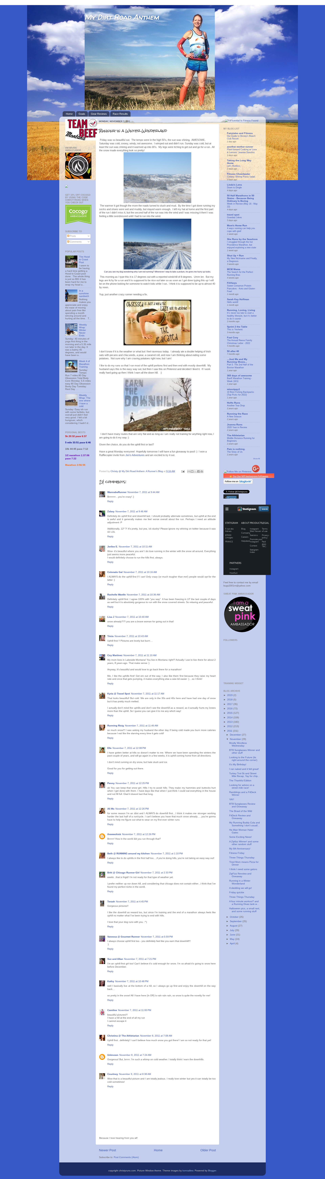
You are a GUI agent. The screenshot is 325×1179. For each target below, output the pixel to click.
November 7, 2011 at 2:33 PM (156, 872)
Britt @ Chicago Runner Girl (123, 872)
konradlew (187, 1170)
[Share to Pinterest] (201, 471)
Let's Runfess (233, 166)
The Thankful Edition (240, 780)
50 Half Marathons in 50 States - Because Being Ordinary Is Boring (240, 198)
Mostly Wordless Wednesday (238, 744)
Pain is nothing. (236, 449)
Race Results (120, 113)
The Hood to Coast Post (84, 259)
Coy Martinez (114, 655)
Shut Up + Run (235, 255)
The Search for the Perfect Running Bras (240, 273)
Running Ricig (115, 725)
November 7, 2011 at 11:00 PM (134, 1010)
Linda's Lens (234, 185)
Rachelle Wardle (116, 594)
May (232, 939)
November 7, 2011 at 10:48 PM (131, 981)
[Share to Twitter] (195, 471)
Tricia (110, 636)
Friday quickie (236, 892)
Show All (256, 459)
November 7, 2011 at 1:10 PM (167, 853)
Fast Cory (232, 337)
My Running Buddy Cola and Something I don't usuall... (244, 824)
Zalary (110, 511)
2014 (230, 717)
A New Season (234, 416)
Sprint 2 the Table (237, 327)
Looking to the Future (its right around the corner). (243, 758)
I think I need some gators (243, 869)
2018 (230, 699)
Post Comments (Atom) (126, 1157)
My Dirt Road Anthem (122, 17)
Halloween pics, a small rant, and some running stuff (244, 909)
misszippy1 (233, 389)
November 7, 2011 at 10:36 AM (143, 594)
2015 (230, 713)
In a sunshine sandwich (84, 293)
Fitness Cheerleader (238, 174)
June (233, 934)
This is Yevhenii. (235, 329)
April (232, 943)
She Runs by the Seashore (242, 239)
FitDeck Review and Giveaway (240, 817)
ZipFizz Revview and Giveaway (240, 875)
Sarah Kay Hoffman (238, 299)
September (236, 921)
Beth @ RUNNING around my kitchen (128, 853)
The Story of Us (235, 452)
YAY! (231, 799)
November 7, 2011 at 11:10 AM (140, 655)
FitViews (232, 283)
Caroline (112, 1010)
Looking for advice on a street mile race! (241, 786)
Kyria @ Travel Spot (118, 693)
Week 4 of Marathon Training (84, 364)
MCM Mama (233, 269)
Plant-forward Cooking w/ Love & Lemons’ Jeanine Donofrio (242, 151)
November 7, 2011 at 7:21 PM (140, 959)
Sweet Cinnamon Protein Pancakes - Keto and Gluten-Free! (241, 288)
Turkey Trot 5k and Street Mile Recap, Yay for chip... (244, 774)
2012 (230, 726)
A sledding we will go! (240, 888)
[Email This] (189, 471)
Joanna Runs (234, 424)
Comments (75, 241)
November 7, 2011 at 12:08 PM (129, 748)
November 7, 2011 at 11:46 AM (141, 725)
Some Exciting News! (240, 837)
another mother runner (240, 147)
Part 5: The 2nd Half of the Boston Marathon (240, 366)
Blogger (212, 1170)
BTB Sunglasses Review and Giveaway (242, 805)
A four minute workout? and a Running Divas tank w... (244, 902)
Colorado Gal (115, 572)
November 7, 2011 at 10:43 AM (131, 636)
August (234, 925)
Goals (82, 113)
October (234, 917)
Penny (111, 783)
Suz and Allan (115, 959)
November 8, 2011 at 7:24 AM (135, 1055)
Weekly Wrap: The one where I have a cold (84, 400)
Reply (110, 501)
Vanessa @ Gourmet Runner (123, 936)
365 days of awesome (239, 375)
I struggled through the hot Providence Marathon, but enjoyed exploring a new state (241, 245)
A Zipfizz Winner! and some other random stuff (243, 843)
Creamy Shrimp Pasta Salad (241, 176)
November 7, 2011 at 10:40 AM (132, 617)
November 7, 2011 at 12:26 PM (132, 809)
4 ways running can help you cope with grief (241, 229)
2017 (230, 704)
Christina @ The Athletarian (123, 1035)
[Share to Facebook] (198, 471)
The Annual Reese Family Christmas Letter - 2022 (239, 341)
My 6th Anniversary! (239, 848)
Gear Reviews (99, 113)
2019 (230, 695)
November (236, 739)
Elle (109, 748)
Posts (72, 236)
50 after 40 (233, 351)
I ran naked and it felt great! (244, 769)
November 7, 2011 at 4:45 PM (132, 901)
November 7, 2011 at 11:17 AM (147, 693)
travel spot (233, 214)
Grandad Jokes (234, 217)
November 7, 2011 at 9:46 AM (131, 511)
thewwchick (114, 834)
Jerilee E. (112, 546)
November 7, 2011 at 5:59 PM (157, 936)
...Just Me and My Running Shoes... (237, 360)
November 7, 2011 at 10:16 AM (140, 572)
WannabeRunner (116, 492)
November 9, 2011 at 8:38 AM (135, 1074)
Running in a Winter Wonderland (239, 882)
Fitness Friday (236, 853)
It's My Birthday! (237, 764)
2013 (230, 722)
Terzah (111, 901)
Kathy (110, 981)
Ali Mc (110, 809)
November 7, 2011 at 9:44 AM (143, 492)
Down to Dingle (234, 187)
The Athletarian (236, 435)
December (236, 734)
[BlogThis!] (192, 471)
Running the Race (237, 414)
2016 (230, 708)
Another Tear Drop (236, 405)
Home (69, 113)
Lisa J (110, 617)
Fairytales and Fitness (240, 133)
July (232, 930)
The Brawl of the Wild (240, 811)
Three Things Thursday (241, 857)
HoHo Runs (233, 403)
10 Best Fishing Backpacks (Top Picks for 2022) (240, 393)
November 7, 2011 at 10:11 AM (135, 546)
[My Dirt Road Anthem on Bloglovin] (238, 483)
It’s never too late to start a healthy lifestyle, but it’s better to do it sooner (242, 316)
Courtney (112, 1074)
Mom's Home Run (237, 225)
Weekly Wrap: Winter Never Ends (83, 330)
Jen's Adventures (135, 455)
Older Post (208, 1150)
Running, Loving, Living (241, 310)
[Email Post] (182, 471)
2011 (230, 731)
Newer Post (107, 1150)
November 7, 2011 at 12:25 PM (132, 783)
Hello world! (232, 302)
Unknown (112, 1055)
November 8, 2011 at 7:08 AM (156, 1035)
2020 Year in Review (237, 427)
